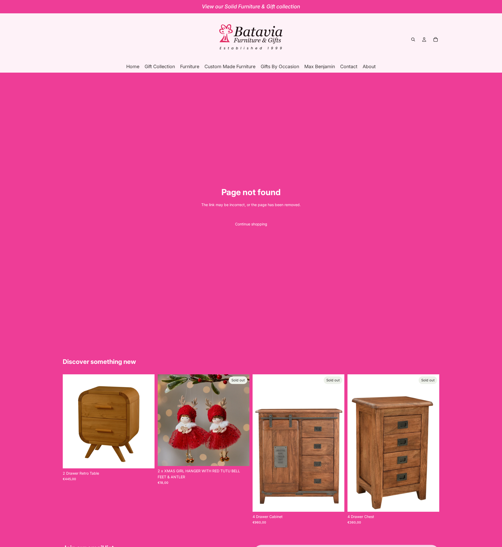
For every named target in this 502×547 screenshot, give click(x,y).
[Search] (413, 39)
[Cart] (435, 39)
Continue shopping (251, 224)
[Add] (146, 460)
